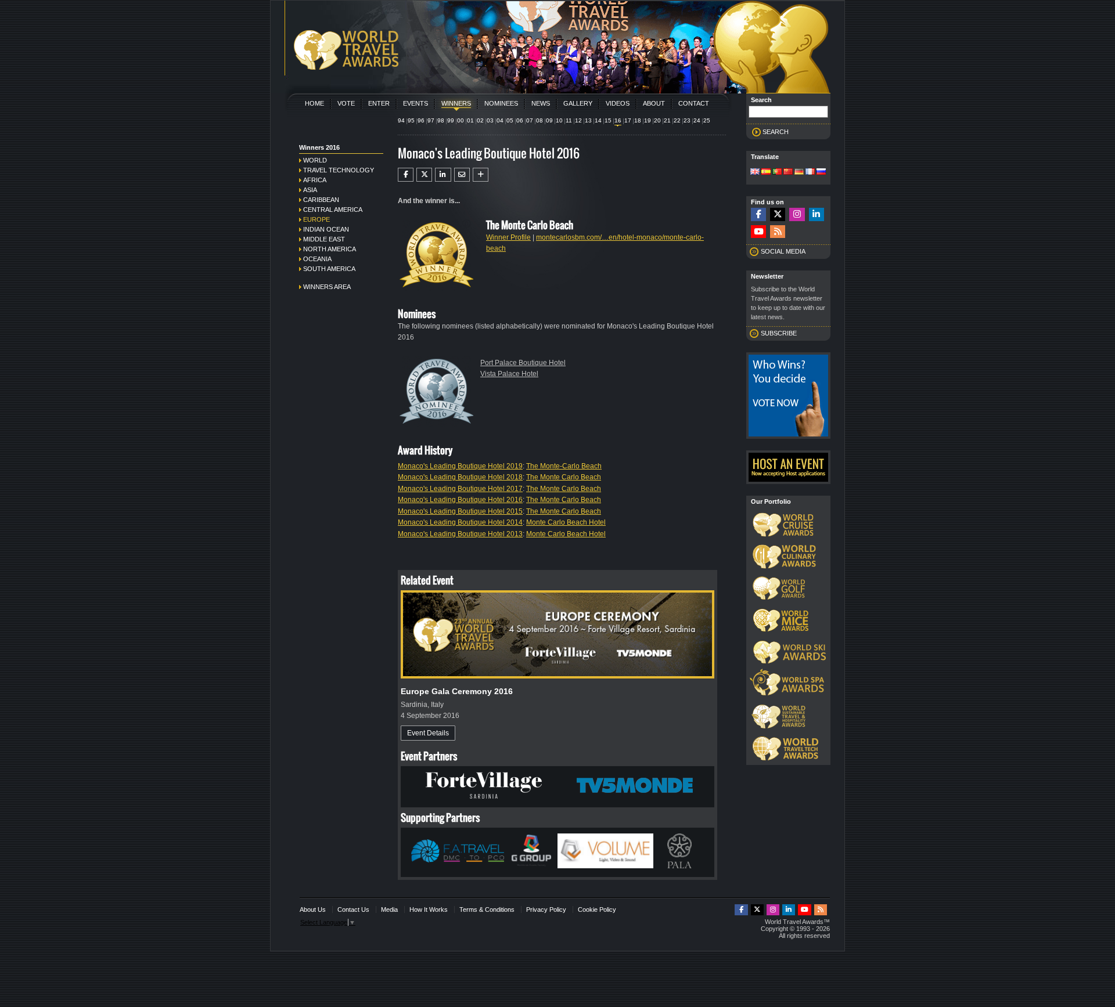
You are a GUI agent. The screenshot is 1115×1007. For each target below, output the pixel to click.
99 (450, 120)
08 (539, 120)
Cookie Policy (597, 909)
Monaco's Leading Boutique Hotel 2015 (460, 511)
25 (706, 120)
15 (608, 120)
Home (314, 103)
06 (519, 120)
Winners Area (327, 286)
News (540, 103)
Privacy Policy (546, 909)
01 (470, 120)
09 (549, 120)
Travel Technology (338, 170)
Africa (314, 179)
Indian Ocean (326, 229)
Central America (332, 209)
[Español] (766, 172)
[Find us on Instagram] (796, 214)
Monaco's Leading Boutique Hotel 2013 (460, 534)
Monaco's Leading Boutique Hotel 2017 (460, 489)
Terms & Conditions (487, 909)
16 (617, 120)
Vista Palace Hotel (509, 374)
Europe (316, 219)
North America (329, 249)
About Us (313, 909)
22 (677, 120)
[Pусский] (821, 172)
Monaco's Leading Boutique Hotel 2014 (460, 522)
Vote (346, 103)
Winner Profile (508, 237)
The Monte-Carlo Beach (564, 466)
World (315, 160)
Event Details (428, 733)
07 (529, 120)
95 (411, 120)
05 (509, 120)
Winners (456, 103)
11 (569, 120)
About (654, 103)
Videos (618, 103)
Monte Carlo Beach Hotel (566, 522)
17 (627, 120)
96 (421, 120)
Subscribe (779, 333)
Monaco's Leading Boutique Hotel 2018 (460, 477)
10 (559, 120)
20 (657, 120)
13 (588, 120)
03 (490, 120)
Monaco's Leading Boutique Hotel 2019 (460, 466)
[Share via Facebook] (405, 174)
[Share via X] (424, 174)
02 (480, 120)
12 (578, 120)
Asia (310, 189)
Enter (379, 103)
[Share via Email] (462, 174)
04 (500, 120)
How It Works (428, 909)
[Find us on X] (777, 214)
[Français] (810, 172)
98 (440, 120)
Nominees (501, 103)
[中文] (788, 172)
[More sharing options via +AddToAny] (480, 174)
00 (460, 120)
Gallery (577, 103)
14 (598, 120)
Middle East (324, 239)
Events (415, 103)
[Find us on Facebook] (758, 214)
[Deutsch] (799, 172)
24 (696, 120)
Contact (693, 103)
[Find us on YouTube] (758, 232)
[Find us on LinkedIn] (816, 214)
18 (637, 120)
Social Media (783, 251)
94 (401, 120)
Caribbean (321, 199)
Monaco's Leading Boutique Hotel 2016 (460, 500)
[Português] (777, 172)
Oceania (317, 258)
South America (329, 268)
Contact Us (353, 909)
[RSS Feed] (777, 232)
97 (430, 120)
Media (389, 909)
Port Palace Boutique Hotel (523, 363)
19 (647, 120)
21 (667, 120)
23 (687, 120)
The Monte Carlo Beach (563, 477)
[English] (755, 172)
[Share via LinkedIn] (443, 174)
